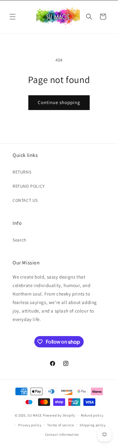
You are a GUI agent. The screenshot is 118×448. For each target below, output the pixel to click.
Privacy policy (30, 425)
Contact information (62, 434)
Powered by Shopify (59, 415)
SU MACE (34, 415)
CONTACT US (25, 200)
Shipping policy (93, 425)
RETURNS (22, 172)
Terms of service (60, 425)
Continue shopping (59, 102)
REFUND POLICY (29, 186)
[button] (13, 17)
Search (19, 240)
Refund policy (92, 415)
